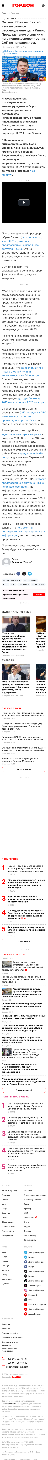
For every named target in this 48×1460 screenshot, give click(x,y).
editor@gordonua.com (17, 1366)
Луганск (5, 1284)
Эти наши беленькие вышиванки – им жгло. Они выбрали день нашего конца (24, 714)
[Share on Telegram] (30, 574)
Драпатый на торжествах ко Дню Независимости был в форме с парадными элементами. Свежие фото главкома (27, 1135)
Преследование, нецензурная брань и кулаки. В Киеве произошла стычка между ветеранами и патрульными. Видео (22, 1053)
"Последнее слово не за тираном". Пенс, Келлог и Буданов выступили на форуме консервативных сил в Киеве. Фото (26, 914)
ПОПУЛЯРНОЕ (10, 859)
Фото (26, 1222)
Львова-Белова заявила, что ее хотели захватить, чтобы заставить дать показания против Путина (23, 979)
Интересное (7, 1235)
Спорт (4, 1208)
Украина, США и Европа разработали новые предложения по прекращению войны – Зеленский (22, 1040)
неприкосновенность (11, 580)
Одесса (5, 1261)
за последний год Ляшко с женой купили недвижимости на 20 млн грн (22, 371)
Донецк (5, 1266)
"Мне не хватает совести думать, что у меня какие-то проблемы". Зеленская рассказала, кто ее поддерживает (15, 687)
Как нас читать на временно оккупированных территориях (10, 1346)
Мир (4, 1204)
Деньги (5, 1199)
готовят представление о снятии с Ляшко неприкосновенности (24, 483)
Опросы (27, 1231)
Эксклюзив (29, 1217)
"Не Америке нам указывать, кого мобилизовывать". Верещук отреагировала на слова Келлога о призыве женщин (20, 1068)
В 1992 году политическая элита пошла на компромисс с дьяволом (23, 738)
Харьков (5, 1270)
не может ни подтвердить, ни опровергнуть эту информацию (23, 531)
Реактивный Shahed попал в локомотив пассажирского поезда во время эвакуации (25, 899)
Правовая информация (12, 1337)
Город (4, 1247)
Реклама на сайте (10, 1333)
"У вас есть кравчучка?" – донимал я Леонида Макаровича (20, 759)
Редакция (6, 1329)
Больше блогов (24, 769)
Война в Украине (9, 1191)
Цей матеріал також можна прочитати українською (24, 52)
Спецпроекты (30, 1240)
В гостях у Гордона (32, 1199)
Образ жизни (8, 1222)
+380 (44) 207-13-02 (16, 1363)
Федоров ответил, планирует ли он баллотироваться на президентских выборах (26, 930)
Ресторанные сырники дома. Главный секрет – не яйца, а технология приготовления (27, 1167)
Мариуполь (7, 1279)
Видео (27, 1226)
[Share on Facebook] (18, 574)
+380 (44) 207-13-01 (16, 1359)
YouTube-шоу (30, 1235)
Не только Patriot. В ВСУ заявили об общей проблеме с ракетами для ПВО (24, 1017)
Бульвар (8, 660)
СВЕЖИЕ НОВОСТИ (13, 954)
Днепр (5, 1275)
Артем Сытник (38, 584)
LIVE (26, 1213)
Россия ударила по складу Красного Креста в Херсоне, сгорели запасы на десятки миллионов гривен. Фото (22, 993)
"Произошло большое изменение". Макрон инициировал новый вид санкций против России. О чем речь (23, 1081)
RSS (30, 1300)
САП (13, 584)
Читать (39, 594)
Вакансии (6, 1324)
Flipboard (32, 1295)
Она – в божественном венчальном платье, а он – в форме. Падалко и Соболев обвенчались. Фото (25, 1106)
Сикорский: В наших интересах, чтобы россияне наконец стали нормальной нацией (22, 1006)
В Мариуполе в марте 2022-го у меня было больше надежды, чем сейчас (24, 749)
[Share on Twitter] (24, 574)
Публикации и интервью (35, 1195)
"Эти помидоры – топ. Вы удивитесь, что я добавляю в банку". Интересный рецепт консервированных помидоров (27, 1152)
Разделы (28, 1185)
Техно (4, 1217)
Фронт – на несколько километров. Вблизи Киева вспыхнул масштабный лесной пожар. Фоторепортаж (22, 966)
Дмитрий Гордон (36, 1252)
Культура (6, 1213)
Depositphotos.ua (9, 1403)
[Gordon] (23, 5)
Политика (15, 13)
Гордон (5, 13)
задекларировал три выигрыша (21, 434)
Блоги (26, 1204)
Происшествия (8, 1226)
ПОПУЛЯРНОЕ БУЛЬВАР (16, 1096)
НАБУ (5, 584)
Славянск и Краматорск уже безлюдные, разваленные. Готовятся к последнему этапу (22, 726)
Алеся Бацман (34, 1285)
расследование (30, 580)
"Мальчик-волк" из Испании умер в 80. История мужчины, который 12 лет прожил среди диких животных (26, 868)
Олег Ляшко (24, 584)
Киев (4, 1252)
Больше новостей (24, 1090)
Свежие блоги (11, 708)
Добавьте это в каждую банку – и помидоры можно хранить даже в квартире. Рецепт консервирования (26, 1120)
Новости (5, 1185)
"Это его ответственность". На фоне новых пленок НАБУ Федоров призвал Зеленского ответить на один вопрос (26, 884)
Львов (4, 1257)
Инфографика (8, 1231)
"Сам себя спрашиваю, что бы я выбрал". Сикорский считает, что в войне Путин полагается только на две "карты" (23, 1028)
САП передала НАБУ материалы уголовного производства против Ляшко (24, 416)
